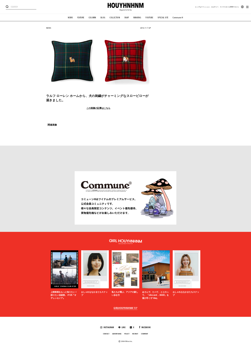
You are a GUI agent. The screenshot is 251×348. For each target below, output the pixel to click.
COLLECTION (115, 17)
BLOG (103, 17)
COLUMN (92, 17)
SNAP (126, 17)
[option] (64, 275)
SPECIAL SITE (163, 17)
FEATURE (80, 17)
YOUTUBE (149, 17)
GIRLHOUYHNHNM (126, 308)
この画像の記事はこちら (98, 108)
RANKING (137, 17)
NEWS (70, 17)
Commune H (178, 17)
